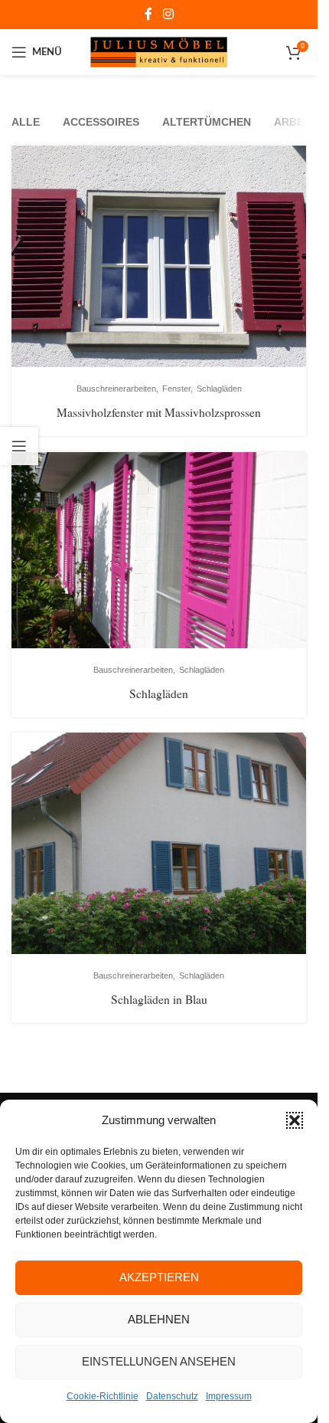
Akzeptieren (159, 1277)
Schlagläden (158, 693)
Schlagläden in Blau (159, 999)
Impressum (229, 1396)
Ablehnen (159, 1319)
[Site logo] (158, 51)
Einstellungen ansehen (159, 1361)
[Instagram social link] (168, 14)
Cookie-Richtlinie (102, 1396)
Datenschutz (172, 1396)
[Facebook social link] (148, 14)
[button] (294, 1120)
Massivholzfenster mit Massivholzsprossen (159, 412)
